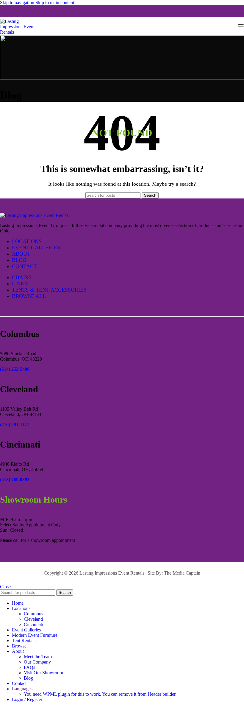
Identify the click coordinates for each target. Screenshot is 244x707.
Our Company (37, 661)
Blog (28, 678)
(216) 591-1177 (14, 424)
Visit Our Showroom (43, 672)
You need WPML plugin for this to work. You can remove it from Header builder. (100, 694)
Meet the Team (38, 656)
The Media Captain (182, 572)
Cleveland (33, 619)
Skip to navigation (17, 2)
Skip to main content (54, 2)
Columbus (33, 613)
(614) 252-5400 (14, 369)
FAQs (29, 667)
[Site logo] (21, 32)
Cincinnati (33, 624)
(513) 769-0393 (14, 479)
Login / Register (27, 699)
